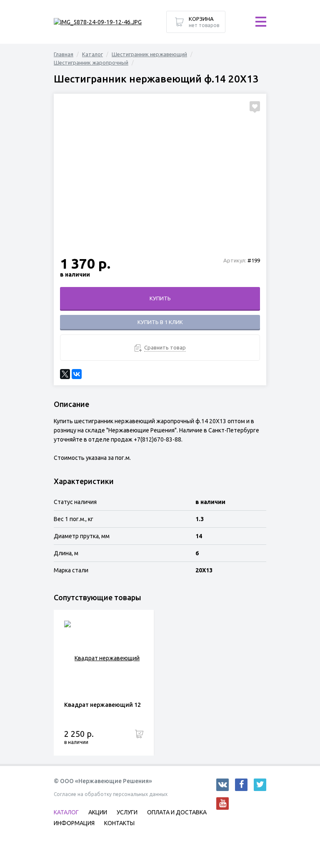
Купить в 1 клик (160, 322)
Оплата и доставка (177, 812)
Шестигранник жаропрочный (91, 62)
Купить (160, 298)
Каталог (92, 54)
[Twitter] (260, 785)
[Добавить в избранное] (255, 106)
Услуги (127, 812)
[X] (65, 374)
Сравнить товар (165, 347)
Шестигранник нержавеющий (149, 54)
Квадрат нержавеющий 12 (102, 704)
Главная (63, 54)
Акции (97, 812)
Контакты (119, 823)
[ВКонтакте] (77, 374)
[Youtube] (222, 803)
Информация (74, 823)
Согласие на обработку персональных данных (111, 794)
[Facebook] (241, 785)
